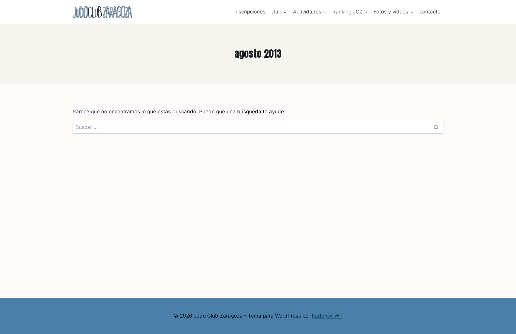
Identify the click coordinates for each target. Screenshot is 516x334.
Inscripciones (249, 12)
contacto (430, 12)
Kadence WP (327, 316)
